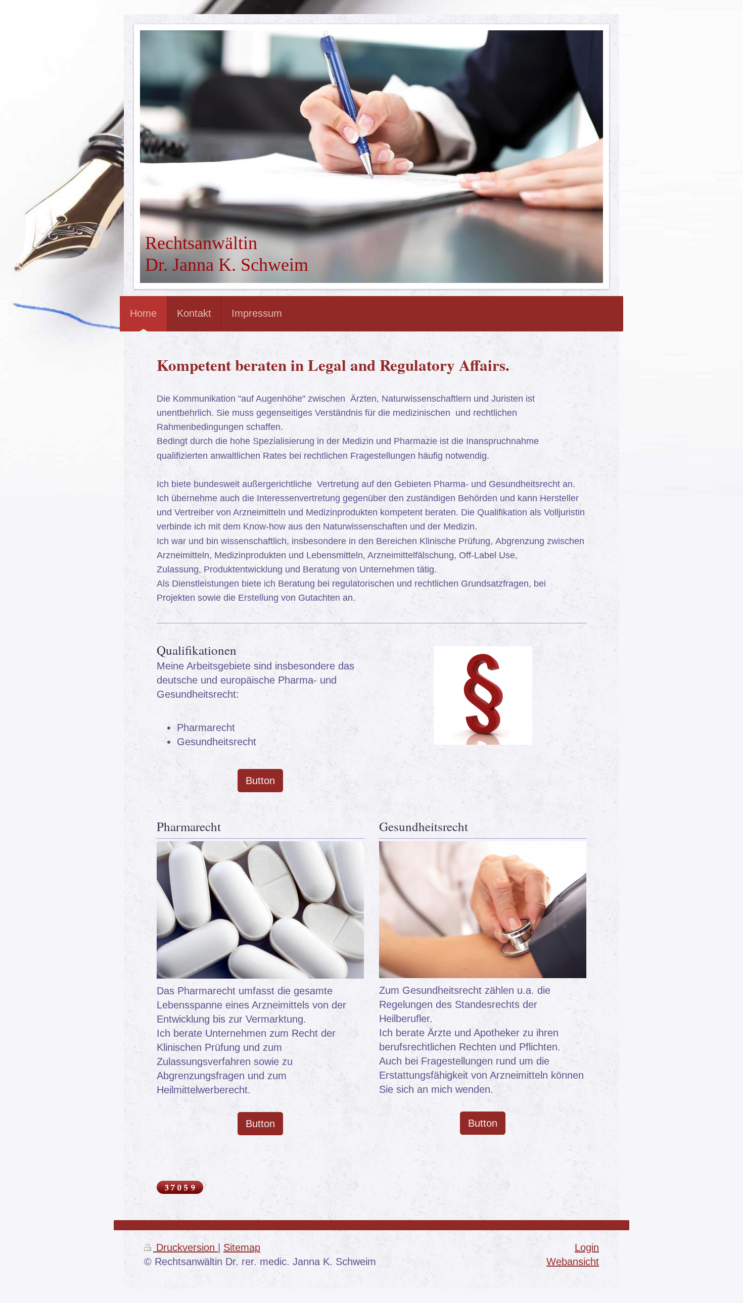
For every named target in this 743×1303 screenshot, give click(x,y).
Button (260, 780)
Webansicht (572, 1261)
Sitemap (241, 1247)
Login (587, 1247)
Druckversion (185, 1247)
